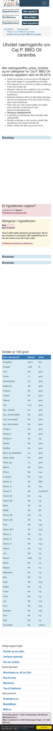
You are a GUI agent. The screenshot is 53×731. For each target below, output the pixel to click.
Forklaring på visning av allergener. (17, 243)
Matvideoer (8, 682)
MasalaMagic (9, 703)
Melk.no (7, 709)
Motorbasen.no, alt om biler (17, 672)
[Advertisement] (26, 167)
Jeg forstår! (44, 727)
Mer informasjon (23, 729)
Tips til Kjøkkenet (12, 688)
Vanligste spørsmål (13, 656)
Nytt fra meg (9, 677)
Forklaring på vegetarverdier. (14, 212)
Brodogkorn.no (11, 698)
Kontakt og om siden (13, 651)
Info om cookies (11, 661)
